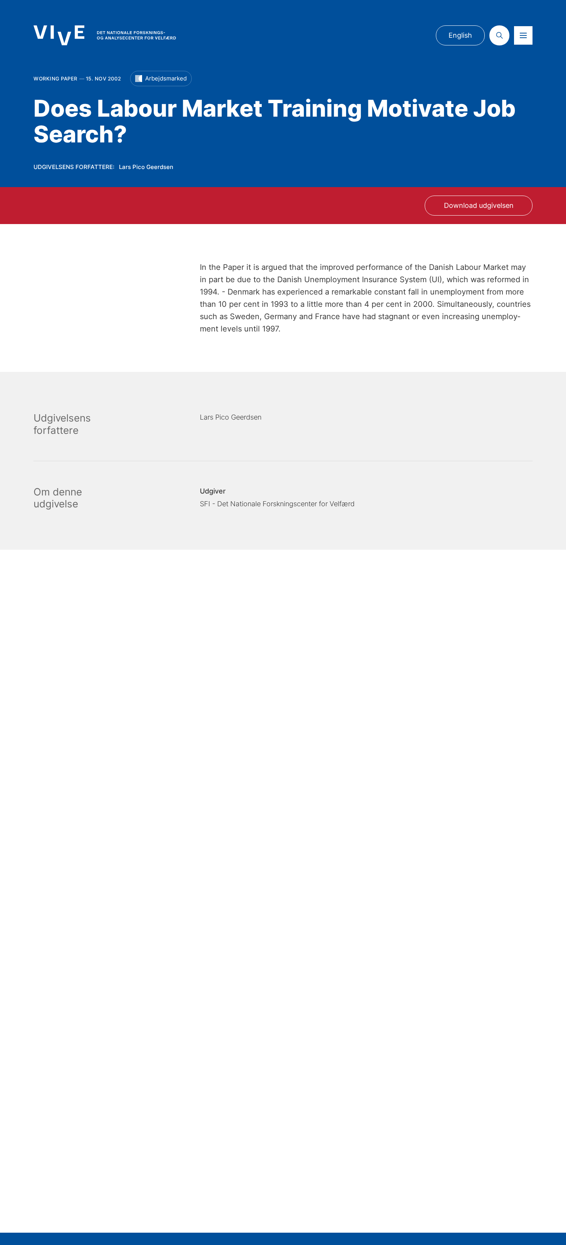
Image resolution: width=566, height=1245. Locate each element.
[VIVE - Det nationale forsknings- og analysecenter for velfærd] (104, 35)
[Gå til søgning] (499, 35)
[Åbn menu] (523, 35)
